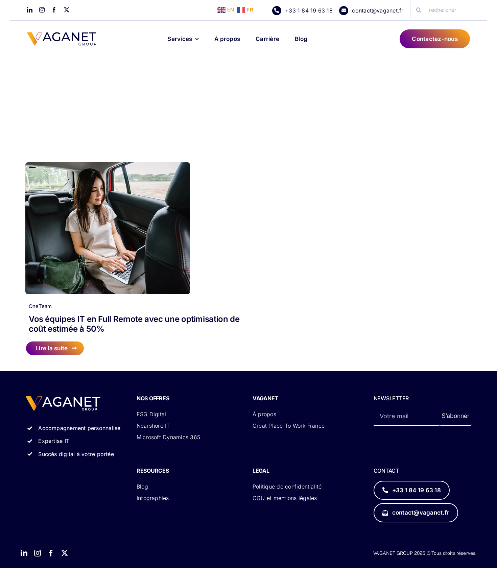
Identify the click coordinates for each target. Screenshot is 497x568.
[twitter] (66, 10)
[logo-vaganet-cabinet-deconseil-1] (61, 34)
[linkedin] (29, 10)
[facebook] (54, 10)
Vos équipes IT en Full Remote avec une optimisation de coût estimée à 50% (134, 324)
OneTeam (40, 306)
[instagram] (42, 10)
